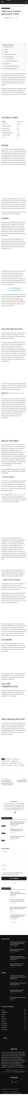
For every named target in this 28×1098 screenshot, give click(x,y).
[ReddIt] (20, 21)
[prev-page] (2, 843)
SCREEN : (6, 52)
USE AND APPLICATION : (10, 54)
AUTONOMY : (7, 63)
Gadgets (3, 825)
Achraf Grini (7, 17)
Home (2, 6)
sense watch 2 (9, 765)
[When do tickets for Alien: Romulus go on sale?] (5, 999)
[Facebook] (7, 21)
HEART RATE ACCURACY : (12, 61)
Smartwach (16, 765)
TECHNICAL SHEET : (8, 47)
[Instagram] (12, 1081)
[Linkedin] (17, 21)
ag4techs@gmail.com (8, 1071)
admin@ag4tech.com (16, 1070)
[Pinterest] (14, 21)
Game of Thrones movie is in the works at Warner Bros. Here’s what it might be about (18, 977)
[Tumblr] (23, 21)
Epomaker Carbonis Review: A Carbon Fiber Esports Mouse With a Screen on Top (18, 958)
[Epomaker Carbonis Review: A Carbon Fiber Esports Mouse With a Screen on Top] (5, 958)
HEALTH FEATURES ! (9, 56)
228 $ (18, 137)
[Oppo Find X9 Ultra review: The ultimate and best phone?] (5, 966)
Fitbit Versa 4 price (15, 759)
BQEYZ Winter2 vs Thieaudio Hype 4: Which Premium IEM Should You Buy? (18, 909)
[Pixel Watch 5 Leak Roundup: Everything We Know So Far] (5, 831)
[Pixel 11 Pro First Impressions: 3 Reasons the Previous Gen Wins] (5, 902)
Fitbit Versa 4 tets (14, 761)
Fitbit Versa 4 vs (5, 763)
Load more (13, 922)
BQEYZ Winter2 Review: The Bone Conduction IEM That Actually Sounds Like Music (17, 823)
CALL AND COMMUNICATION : (11, 66)
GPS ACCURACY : (10, 58)
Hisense (19, 763)
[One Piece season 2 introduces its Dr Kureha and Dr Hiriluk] (5, 985)
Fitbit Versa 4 (20, 121)
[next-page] (5, 843)
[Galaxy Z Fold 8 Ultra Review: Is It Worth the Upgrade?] (5, 838)
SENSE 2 (3, 765)
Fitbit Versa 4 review (6, 761)
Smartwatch (7, 8)
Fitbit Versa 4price (13, 763)
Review (6, 6)
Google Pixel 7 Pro (18, 494)
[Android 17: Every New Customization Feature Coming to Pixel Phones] (5, 894)
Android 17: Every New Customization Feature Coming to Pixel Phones (17, 894)
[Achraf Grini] (2, 18)
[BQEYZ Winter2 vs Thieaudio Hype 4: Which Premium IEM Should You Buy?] (5, 909)
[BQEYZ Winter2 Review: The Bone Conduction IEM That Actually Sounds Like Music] (5, 824)
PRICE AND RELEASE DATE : (10, 68)
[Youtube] (15, 812)
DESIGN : (6, 49)
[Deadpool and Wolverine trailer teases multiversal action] (5, 992)
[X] (10, 21)
